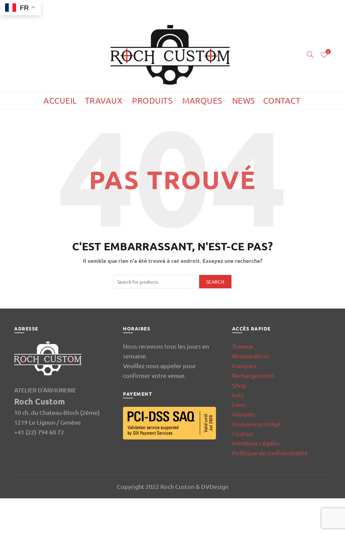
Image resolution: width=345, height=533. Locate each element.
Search (215, 282)
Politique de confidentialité (270, 452)
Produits (152, 100)
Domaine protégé (256, 423)
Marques (202, 100)
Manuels (243, 414)
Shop (239, 385)
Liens (239, 404)
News (243, 100)
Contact (282, 100)
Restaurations (251, 355)
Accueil (60, 100)
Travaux (104, 100)
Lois (237, 394)
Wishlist (328, 52)
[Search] (310, 54)
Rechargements (253, 375)
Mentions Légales (256, 443)
